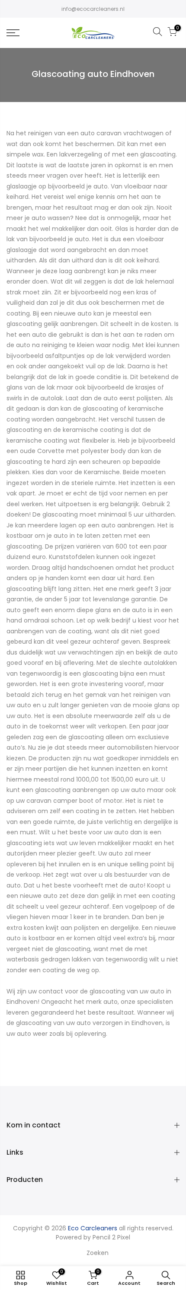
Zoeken (98, 1252)
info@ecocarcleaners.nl (93, 9)
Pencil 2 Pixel (111, 1237)
